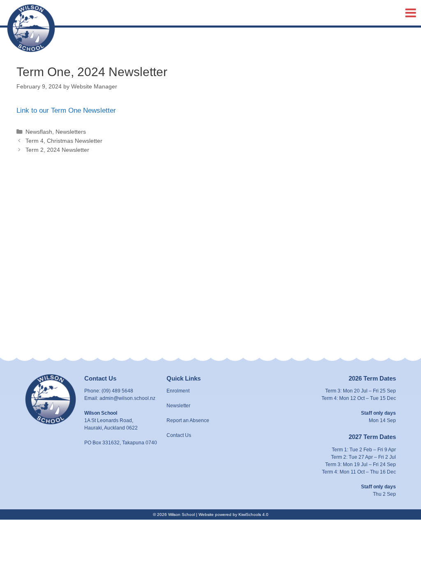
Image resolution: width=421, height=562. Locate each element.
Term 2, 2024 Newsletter (57, 149)
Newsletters (71, 131)
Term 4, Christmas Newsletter (63, 140)
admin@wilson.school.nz (127, 398)
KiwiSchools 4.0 (253, 514)
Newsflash (38, 131)
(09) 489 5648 (117, 391)
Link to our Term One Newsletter (66, 110)
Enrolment (178, 391)
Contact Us (179, 435)
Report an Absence (188, 420)
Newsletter (178, 406)
